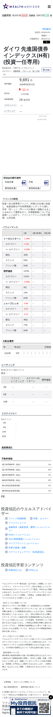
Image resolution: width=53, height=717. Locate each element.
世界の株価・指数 (17, 547)
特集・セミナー (41, 518)
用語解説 (46, 29)
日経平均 (6, 15)
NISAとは (33, 570)
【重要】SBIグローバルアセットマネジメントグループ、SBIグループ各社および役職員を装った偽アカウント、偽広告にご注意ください (26, 695)
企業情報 (7, 682)
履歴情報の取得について (30, 687)
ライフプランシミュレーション (24, 543)
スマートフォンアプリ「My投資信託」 (27, 552)
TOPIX (32, 15)
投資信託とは (15, 570)
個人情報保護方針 (11, 687)
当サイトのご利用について (24, 682)
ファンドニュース (17, 522)
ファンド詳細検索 (17, 518)
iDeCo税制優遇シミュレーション (24, 539)
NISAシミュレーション (19, 534)
